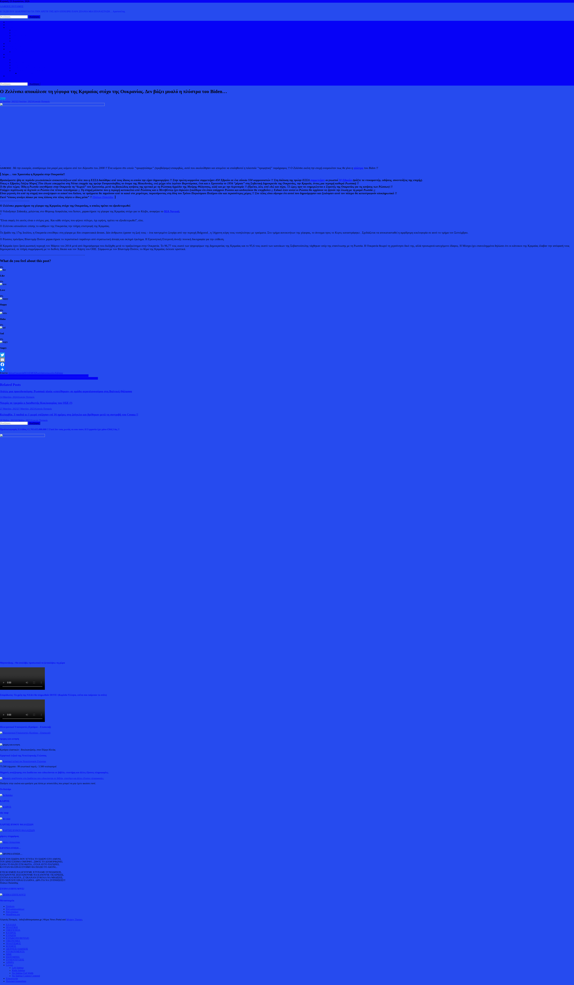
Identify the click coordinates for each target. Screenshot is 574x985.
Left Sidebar (18, 967)
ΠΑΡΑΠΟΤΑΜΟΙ (27, 73)
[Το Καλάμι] (6, 795)
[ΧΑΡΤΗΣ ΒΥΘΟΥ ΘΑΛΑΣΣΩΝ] (17, 830)
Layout (9, 965)
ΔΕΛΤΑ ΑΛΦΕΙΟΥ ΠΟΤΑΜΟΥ (28, 70)
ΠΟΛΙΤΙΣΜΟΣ (19, 62)
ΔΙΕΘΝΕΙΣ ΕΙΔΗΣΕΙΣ (17, 46)
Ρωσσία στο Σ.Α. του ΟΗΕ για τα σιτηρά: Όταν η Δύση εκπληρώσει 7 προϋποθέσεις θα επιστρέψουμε (49, 378)
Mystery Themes (74, 919)
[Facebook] (287, 364)
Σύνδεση (10, 906)
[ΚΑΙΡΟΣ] (5, 807)
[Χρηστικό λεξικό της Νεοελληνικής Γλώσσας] (23, 761)
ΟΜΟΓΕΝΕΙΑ (19, 35)
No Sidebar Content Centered (26, 976)
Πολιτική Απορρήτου (16, 981)
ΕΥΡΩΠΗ (17, 38)
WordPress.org (13, 914)
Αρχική (9, 22)
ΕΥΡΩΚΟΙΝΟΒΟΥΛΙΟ (23, 41)
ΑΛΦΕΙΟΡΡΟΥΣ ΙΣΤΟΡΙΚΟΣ (21, 57)
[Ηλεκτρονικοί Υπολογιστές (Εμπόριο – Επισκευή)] (25, 733)
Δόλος (11, 373)
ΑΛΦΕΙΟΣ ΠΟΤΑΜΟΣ (11, 6)
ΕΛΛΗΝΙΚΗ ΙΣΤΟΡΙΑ (23, 60)
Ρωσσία (39, 373)
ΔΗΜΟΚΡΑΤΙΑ (20, 30)
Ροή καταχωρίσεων (15, 909)
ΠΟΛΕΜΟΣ (30, 373)
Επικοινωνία (12, 978)
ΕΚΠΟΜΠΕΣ (13, 957)
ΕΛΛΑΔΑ (11, 43)
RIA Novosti (171, 211)
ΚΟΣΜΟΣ (11, 27)
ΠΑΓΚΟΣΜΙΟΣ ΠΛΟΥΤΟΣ (26, 51)
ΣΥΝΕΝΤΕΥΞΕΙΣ (15, 959)
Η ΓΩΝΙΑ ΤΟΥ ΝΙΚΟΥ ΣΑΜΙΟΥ (28, 68)
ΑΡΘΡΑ (10, 962)
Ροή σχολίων (12, 911)
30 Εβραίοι (345, 180)
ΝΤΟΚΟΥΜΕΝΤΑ (15, 951)
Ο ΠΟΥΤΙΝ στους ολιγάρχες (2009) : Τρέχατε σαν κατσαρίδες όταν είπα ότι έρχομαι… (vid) (44, 375)
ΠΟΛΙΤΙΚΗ (12, 24)
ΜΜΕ (9, 954)
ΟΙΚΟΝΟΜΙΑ (13, 49)
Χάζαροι (59, 373)
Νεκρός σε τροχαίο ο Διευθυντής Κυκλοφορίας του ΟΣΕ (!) (36, 402)
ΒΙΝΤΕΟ (10, 54)
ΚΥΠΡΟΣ (17, 33)
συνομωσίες (49, 373)
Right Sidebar (18, 970)
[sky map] (5, 818)
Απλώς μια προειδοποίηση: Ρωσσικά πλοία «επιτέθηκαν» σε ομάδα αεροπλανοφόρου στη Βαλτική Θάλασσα (66, 391)
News (3, 99)
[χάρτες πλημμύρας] (10, 842)
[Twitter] (287, 355)
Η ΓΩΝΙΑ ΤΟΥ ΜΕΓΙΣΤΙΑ (25, 65)
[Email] (287, 359)
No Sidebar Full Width (22, 973)
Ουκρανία (19, 373)
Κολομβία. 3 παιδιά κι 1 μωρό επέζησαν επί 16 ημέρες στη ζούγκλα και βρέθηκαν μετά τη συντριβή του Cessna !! (69, 414)
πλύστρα (358, 168)
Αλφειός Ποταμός (41, 101)
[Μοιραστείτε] (287, 369)
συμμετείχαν (317, 180)
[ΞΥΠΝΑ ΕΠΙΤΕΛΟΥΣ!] (13, 894)
